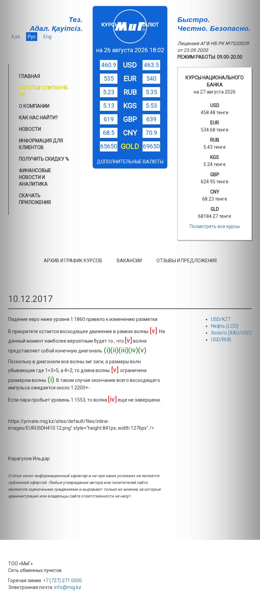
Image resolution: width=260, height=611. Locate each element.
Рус (32, 36)
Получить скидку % (44, 159)
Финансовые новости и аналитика (35, 177)
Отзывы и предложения (186, 260)
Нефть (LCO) (224, 326)
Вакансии (129, 260)
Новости (30, 129)
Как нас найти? (38, 117)
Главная (29, 76)
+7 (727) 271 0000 (62, 580)
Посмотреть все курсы (215, 226)
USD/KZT (221, 319)
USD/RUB (221, 339)
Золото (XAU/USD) (231, 332)
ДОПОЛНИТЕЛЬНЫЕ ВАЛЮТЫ (130, 161)
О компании (34, 106)
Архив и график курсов (73, 260)
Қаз (16, 36)
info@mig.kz (67, 587)
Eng (47, 36)
